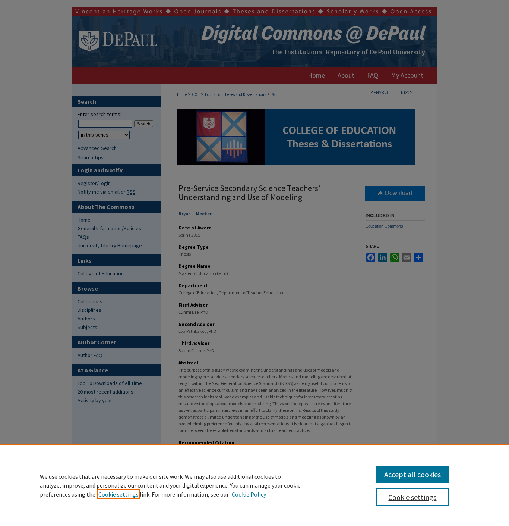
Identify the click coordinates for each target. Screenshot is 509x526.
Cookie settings (118, 494)
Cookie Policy (249, 494)
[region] (254, 485)
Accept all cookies (412, 474)
